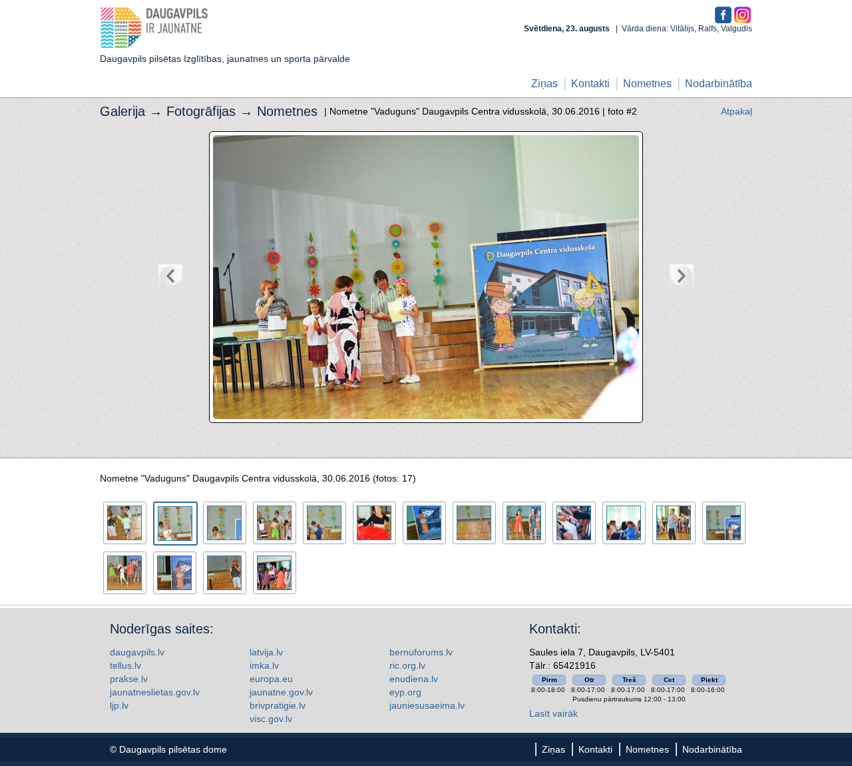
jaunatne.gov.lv (281, 692)
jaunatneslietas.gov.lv (155, 692)
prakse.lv (129, 678)
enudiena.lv (413, 678)
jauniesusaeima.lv (427, 705)
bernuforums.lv (421, 652)
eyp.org (405, 692)
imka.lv (264, 665)
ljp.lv (119, 705)
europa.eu (271, 678)
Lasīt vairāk (553, 713)
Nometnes (647, 83)
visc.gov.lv (271, 718)
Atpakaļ (736, 111)
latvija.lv (266, 652)
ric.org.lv (407, 665)
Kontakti (590, 83)
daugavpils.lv (137, 652)
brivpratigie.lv (278, 705)
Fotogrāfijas (201, 111)
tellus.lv (125, 665)
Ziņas (544, 83)
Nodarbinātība (718, 83)
